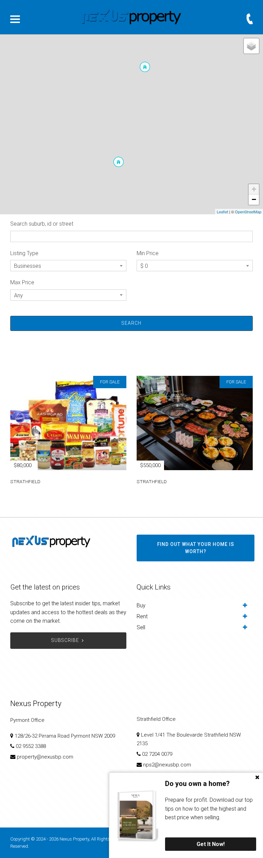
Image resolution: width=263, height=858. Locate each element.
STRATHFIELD (25, 481)
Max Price (22, 282)
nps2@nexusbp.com (167, 765)
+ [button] (254, 189)
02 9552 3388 (31, 746)
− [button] (254, 199)
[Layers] (251, 45)
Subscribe (65, 640)
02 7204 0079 (157, 754)
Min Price (148, 253)
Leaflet (222, 211)
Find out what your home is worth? (195, 548)
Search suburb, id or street (41, 224)
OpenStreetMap (248, 211)
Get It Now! (211, 844)
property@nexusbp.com (45, 757)
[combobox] (68, 265)
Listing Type (24, 253)
